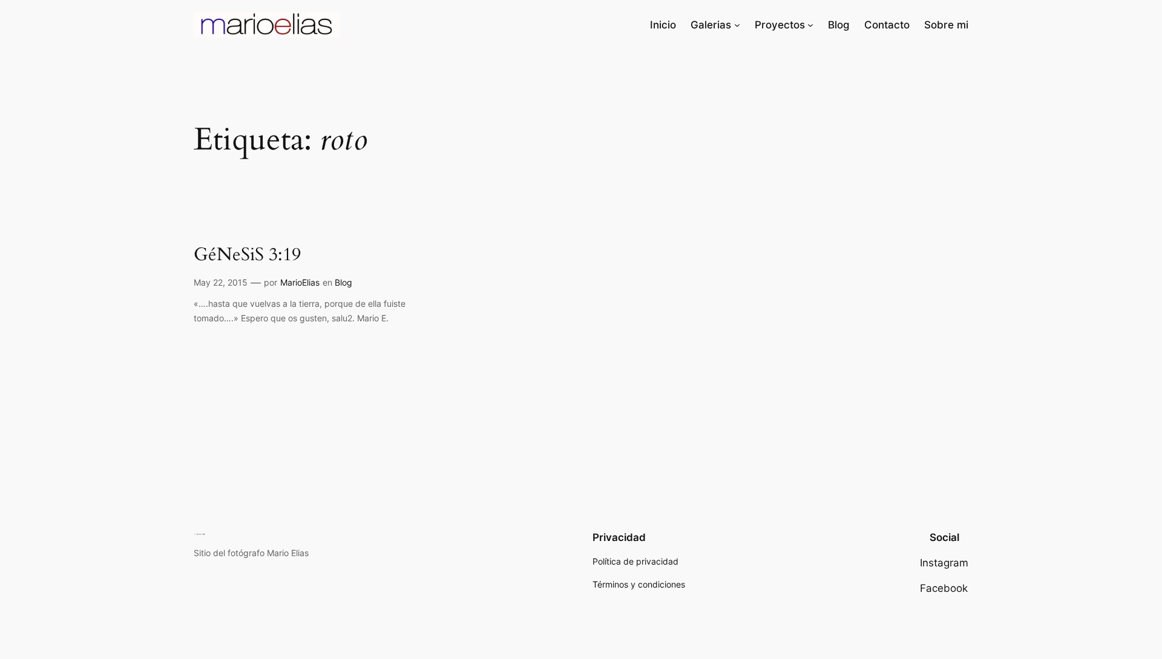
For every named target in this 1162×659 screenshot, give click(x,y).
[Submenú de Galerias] (737, 25)
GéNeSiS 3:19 (247, 255)
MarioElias (300, 282)
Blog (343, 282)
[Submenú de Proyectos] (810, 25)
